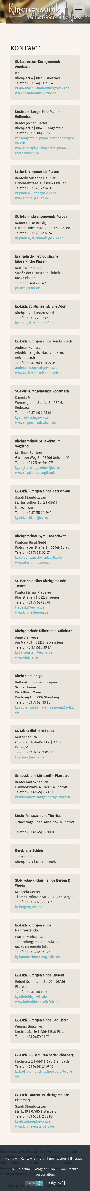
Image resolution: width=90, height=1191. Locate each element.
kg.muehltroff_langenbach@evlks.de (43, 797)
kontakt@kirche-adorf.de (34, 323)
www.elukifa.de (26, 657)
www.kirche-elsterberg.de (34, 1127)
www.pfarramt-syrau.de (33, 563)
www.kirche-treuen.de (31, 613)
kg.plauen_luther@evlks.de (35, 193)
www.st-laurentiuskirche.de (36, 93)
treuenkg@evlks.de (29, 608)
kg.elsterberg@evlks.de (33, 1122)
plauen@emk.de (27, 288)
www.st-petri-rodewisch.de (35, 423)
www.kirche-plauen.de (32, 198)
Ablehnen (54, 1186)
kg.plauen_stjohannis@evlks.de (39, 238)
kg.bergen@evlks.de (30, 907)
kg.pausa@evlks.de (29, 757)
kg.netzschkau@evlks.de (33, 518)
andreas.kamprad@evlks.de (36, 368)
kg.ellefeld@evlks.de (31, 997)
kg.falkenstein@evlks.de (33, 652)
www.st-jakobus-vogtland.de (36, 473)
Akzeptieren (18, 1186)
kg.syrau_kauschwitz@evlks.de (38, 558)
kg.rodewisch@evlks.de (33, 418)
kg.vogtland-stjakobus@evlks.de (39, 468)
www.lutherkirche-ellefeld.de (37, 1002)
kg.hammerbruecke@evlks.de (37, 957)
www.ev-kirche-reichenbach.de (38, 373)
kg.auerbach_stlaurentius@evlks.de (42, 88)
